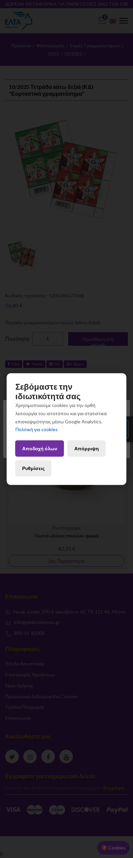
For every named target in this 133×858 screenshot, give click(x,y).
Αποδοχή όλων (39, 448)
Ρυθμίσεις (33, 468)
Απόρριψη (86, 448)
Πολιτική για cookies (36, 429)
